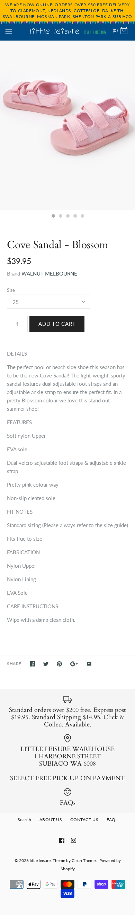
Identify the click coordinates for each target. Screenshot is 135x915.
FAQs (112, 819)
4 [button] (74, 216)
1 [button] (53, 216)
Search (25, 819)
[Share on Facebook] (32, 663)
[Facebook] (61, 840)
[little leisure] (68, 31)
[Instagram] (73, 840)
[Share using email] (89, 663)
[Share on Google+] (74, 663)
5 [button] (82, 216)
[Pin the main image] (59, 663)
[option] (67, 125)
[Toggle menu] (8, 30)
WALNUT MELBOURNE (49, 273)
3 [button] (67, 216)
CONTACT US (84, 819)
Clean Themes (84, 860)
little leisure (40, 860)
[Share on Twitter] (45, 663)
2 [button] (60, 216)
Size (11, 290)
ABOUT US (50, 819)
